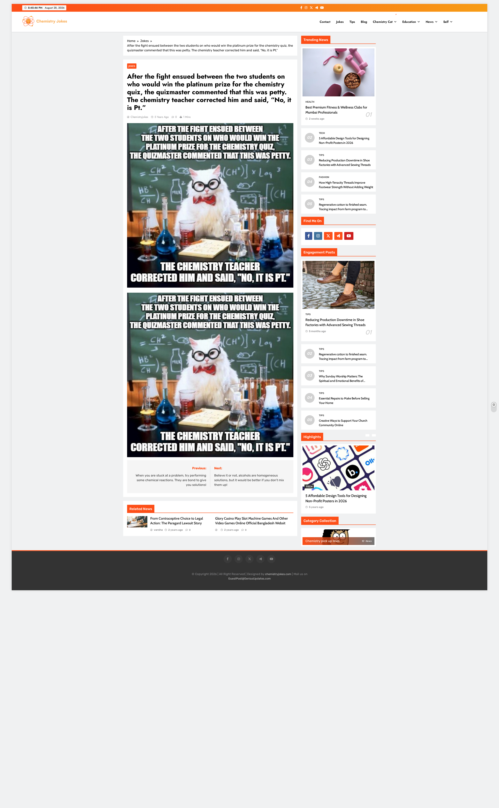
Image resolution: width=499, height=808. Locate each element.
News (430, 22)
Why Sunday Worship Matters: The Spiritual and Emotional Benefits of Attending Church (341, 380)
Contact (325, 22)
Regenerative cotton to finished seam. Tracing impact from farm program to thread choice (343, 209)
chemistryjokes (139, 117)
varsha (158, 530)
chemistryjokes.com (278, 574)
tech (322, 133)
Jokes (340, 22)
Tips (352, 22)
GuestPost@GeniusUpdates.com (249, 578)
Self (446, 22)
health (309, 101)
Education (409, 22)
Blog (364, 22)
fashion (324, 177)
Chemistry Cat (383, 22)
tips (321, 155)
